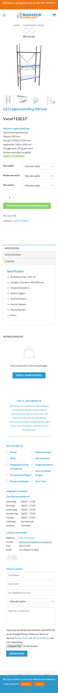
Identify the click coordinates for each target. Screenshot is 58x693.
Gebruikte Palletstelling (35, 418)
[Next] (50, 67)
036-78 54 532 (27, 537)
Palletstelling (14, 406)
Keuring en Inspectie (30, 414)
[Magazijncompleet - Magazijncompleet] (29, 15)
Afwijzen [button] (39, 684)
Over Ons (40, 481)
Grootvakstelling (27, 406)
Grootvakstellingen (20, 474)
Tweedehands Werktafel (39, 422)
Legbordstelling (41, 406)
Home (17, 25)
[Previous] (8, 67)
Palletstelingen (43, 451)
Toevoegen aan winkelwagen (27, 205)
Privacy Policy (21, 637)
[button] (4, 15)
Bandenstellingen (19, 481)
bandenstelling (18, 410)
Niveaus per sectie (11, 175)
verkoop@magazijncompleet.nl (35, 541)
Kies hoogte (8, 166)
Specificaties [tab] (12, 248)
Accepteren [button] (26, 684)
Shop (13, 458)
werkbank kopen (29, 430)
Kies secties (8, 185)
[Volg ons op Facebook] (8, 557)
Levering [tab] (10, 261)
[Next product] (26, 30)
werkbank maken (40, 426)
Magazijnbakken (44, 464)
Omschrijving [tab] (13, 255)
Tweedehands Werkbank (18, 422)
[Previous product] (32, 30)
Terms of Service (41, 637)
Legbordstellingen (33, 25)
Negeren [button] (29, 6)
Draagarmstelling (32, 410)
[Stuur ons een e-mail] (14, 557)
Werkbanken (42, 458)
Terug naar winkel (29, 375)
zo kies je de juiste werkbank (21, 426)
